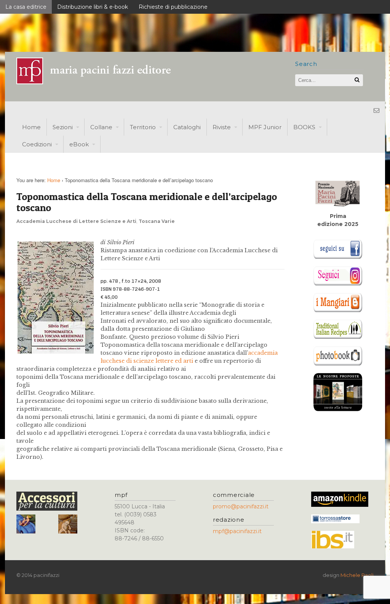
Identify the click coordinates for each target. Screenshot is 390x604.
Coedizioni (37, 144)
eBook (79, 144)
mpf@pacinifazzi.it (237, 531)
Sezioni (63, 127)
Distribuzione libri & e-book (92, 6)
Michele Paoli (357, 575)
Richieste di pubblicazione (173, 6)
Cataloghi (187, 127)
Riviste (222, 127)
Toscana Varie (157, 221)
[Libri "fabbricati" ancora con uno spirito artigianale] (98, 82)
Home (31, 127)
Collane (101, 127)
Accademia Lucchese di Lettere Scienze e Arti (76, 221)
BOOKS (304, 127)
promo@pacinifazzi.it (241, 506)
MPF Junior (264, 127)
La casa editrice (25, 6)
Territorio (143, 127)
